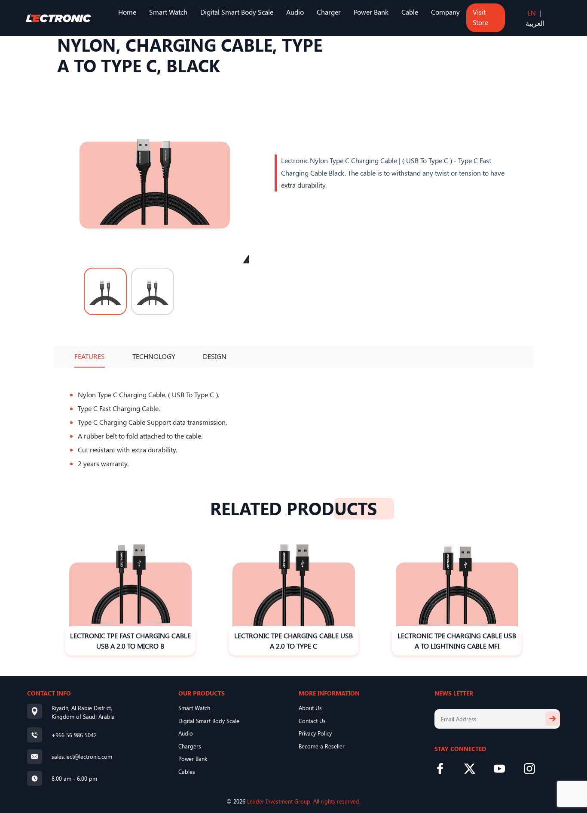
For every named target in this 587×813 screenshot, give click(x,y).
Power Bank (371, 11)
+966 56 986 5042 (74, 735)
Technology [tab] (153, 356)
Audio (295, 11)
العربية (535, 23)
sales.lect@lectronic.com (82, 756)
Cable (409, 11)
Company (445, 11)
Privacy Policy (315, 733)
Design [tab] (214, 356)
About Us (310, 707)
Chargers (189, 746)
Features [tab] (89, 356)
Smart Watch (168, 11)
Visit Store (480, 17)
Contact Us (312, 720)
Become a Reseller (322, 746)
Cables (186, 771)
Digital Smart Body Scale (236, 11)
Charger (329, 11)
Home (127, 11)
